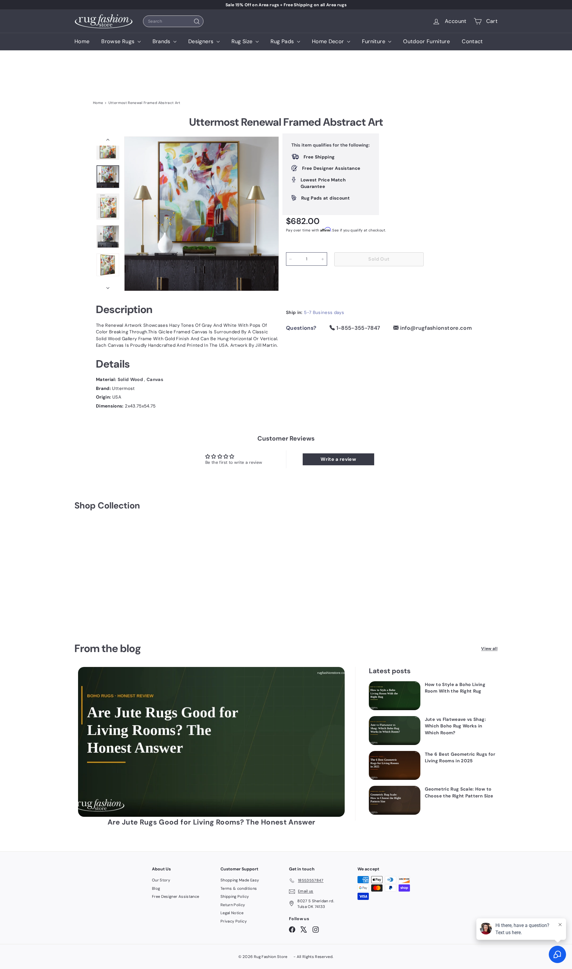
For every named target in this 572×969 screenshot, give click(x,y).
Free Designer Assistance (175, 896)
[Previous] (108, 141)
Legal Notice (231, 912)
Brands (162, 41)
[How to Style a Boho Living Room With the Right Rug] (394, 695)
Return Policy (232, 904)
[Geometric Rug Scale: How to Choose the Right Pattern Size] (394, 800)
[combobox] (173, 21)
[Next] (108, 286)
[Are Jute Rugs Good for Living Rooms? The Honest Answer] (211, 742)
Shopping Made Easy (239, 880)
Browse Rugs (118, 41)
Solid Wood (131, 379)
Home (81, 41)
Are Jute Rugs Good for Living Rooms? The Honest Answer (211, 822)
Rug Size (242, 41)
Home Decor (329, 41)
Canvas (155, 379)
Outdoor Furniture (426, 41)
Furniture (374, 41)
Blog (156, 888)
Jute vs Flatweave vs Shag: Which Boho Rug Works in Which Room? (455, 726)
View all (489, 648)
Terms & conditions (238, 888)
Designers (201, 41)
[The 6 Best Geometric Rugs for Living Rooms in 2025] (394, 765)
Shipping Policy (234, 896)
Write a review (338, 459)
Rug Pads (283, 41)
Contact (472, 41)
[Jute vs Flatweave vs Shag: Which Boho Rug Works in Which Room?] (394, 730)
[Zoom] (202, 214)
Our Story (161, 880)
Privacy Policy (233, 921)
